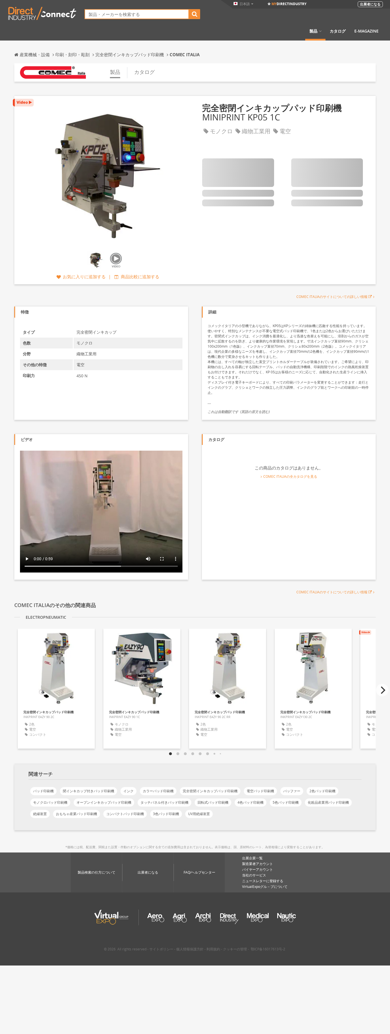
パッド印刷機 (43, 791)
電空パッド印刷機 (260, 791)
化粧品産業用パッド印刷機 (328, 802)
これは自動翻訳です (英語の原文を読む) (239, 411)
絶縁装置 (40, 813)
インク (128, 791)
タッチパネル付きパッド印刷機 (164, 802)
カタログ (338, 31)
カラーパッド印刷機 (158, 791)
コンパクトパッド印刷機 (125, 813)
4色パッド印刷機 (251, 802)
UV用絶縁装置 (199, 813)
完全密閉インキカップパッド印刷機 (210, 791)
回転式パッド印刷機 (213, 802)
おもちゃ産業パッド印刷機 (76, 813)
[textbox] (137, 14)
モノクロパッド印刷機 (50, 802)
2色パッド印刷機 (322, 791)
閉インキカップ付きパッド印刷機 (88, 791)
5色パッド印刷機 (286, 802)
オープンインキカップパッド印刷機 (104, 802)
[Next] (382, 690)
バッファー (291, 791)
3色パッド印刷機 (166, 813)
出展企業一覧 (252, 858)
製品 (313, 31)
